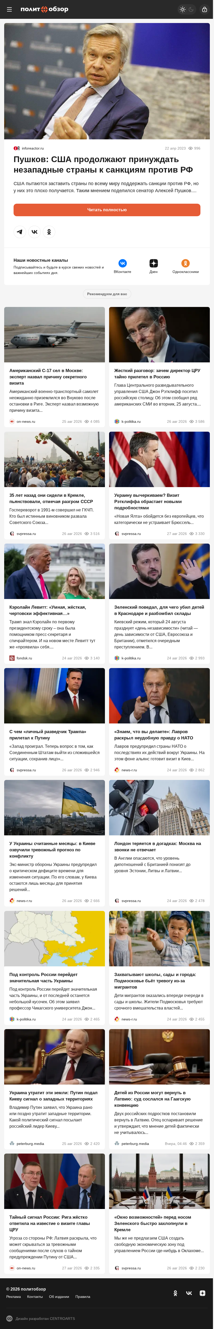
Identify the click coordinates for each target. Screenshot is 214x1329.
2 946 (95, 770)
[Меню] (9, 9)
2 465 (95, 1019)
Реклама (13, 1296)
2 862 (200, 770)
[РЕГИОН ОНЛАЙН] (117, 770)
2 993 (200, 658)
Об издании (59, 1296)
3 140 (95, 658)
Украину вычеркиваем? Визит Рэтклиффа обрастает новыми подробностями (148, 501)
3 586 (200, 422)
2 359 (200, 1144)
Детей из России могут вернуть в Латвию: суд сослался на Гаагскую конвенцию (152, 1099)
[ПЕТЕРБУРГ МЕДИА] (12, 1143)
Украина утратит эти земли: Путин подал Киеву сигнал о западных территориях (53, 1096)
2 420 (95, 1144)
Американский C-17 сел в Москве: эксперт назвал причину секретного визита (48, 377)
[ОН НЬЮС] (12, 421)
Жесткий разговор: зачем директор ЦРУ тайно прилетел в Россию (157, 374)
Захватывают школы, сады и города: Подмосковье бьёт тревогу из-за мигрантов (155, 981)
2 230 (200, 1268)
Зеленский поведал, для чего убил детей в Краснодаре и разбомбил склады (159, 610)
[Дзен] (202, 1293)
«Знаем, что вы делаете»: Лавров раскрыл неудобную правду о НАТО (153, 734)
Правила (82, 1296)
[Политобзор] (44, 9)
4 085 (95, 422)
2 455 (200, 1019)
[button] (20, 232)
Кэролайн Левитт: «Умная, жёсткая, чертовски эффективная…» (47, 610)
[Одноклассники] (175, 1293)
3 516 (95, 534)
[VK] (189, 1293)
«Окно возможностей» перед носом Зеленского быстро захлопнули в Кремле (152, 1224)
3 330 (200, 534)
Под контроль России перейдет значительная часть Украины (43, 977)
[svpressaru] (12, 533)
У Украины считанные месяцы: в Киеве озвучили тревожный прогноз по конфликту (52, 850)
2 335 (95, 1268)
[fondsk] (12, 658)
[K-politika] (117, 421)
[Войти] (204, 9)
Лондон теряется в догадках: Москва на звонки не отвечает (157, 847)
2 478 (200, 901)
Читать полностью (107, 210)
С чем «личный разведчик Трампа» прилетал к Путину (47, 734)
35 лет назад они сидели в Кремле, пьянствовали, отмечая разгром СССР (51, 498)
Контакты (35, 1296)
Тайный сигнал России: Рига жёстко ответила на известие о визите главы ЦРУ (49, 1224)
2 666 (95, 901)
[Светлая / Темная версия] (186, 9)
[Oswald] (16, 148)
